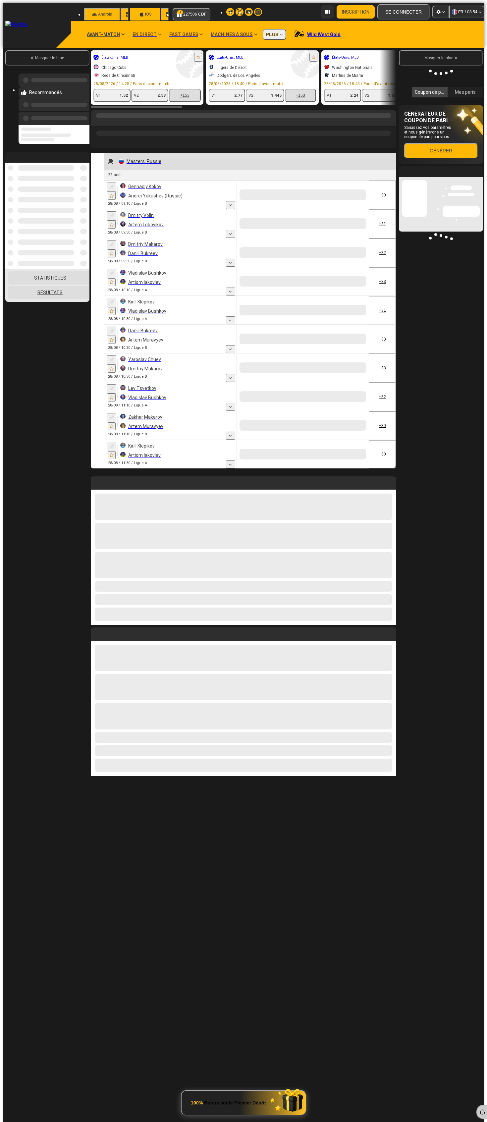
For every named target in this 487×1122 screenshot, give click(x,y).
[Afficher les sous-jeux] (285, 205)
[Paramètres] (440, 12)
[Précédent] (82, 111)
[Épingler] (111, 187)
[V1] (305, 194)
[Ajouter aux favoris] (198, 57)
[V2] (355, 194)
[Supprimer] (390, 1076)
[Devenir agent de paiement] (327, 12)
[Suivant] (111, 1076)
